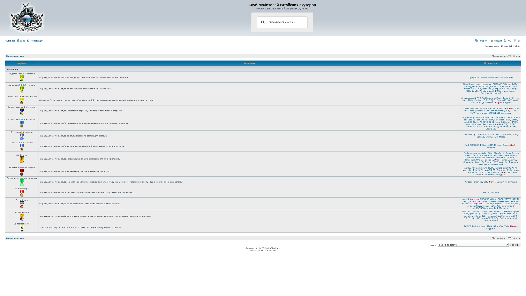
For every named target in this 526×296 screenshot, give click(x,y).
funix (502, 86)
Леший (512, 126)
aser (478, 84)
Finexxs (500, 201)
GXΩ (491, 122)
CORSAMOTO (504, 199)
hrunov (508, 86)
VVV (510, 100)
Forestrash (499, 120)
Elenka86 (480, 86)
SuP (506, 77)
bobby (516, 117)
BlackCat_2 (499, 153)
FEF (473, 155)
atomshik (480, 168)
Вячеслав (482, 164)
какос (501, 162)
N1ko (473, 89)
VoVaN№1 (496, 206)
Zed (496, 208)
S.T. (485, 100)
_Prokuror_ (468, 153)
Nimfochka (470, 160)
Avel (477, 108)
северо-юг (486, 84)
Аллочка (474, 199)
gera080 (468, 122)
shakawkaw (468, 162)
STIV (468, 91)
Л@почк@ (493, 164)
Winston (483, 91)
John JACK (468, 100)
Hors (517, 98)
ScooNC (476, 218)
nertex (511, 157)
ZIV (495, 162)
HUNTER (487, 214)
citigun (493, 199)
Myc (492, 203)
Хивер (490, 162)
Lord (515, 86)
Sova (478, 206)
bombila (498, 211)
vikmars (485, 206)
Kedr (507, 155)
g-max (514, 120)
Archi (463, 98)
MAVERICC (501, 157)
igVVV (502, 214)
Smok (478, 162)
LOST (488, 134)
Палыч (512, 91)
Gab (507, 201)
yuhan (504, 91)
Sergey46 (501, 100)
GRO (511, 98)
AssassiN (471, 98)
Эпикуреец (506, 113)
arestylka (482, 153)
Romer (504, 160)
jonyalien (468, 216)
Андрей (469, 182)
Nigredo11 (506, 134)
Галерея (482, 40)
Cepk (508, 153)
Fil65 (496, 86)
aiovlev (465, 108)
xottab (490, 208)
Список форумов (15, 56)
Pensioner (489, 111)
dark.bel (492, 108)
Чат (518, 40)
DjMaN (515, 84)
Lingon (468, 124)
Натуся (498, 102)
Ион (511, 77)
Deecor (476, 120)
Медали (497, 40)
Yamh (514, 218)
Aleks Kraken (469, 84)
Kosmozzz (480, 157)
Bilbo (510, 117)
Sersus (507, 89)
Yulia (515, 172)
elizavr (484, 77)
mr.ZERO (496, 134)
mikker (491, 77)
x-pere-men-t (508, 206)
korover (470, 157)
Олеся (479, 160)
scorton (468, 126)
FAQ (508, 40)
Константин (475, 102)
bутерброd (474, 77)
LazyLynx (477, 203)
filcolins (479, 155)
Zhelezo (487, 220)
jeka (496, 155)
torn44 (475, 91)
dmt (465, 86)
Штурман (507, 102)
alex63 (466, 199)
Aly (475, 153)
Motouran (476, 124)
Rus (507, 111)
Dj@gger (507, 84)
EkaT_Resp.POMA (472, 201)
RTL (517, 203)
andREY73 (488, 117)
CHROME (497, 84)
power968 (499, 111)
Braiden (489, 98)
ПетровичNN (487, 93)
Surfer (513, 145)
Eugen (489, 86)
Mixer (503, 216)
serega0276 (487, 218)
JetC (503, 122)
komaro (513, 155)
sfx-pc (514, 89)
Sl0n (496, 218)
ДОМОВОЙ (487, 102)
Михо (501, 164)
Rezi (484, 89)
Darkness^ (467, 134)
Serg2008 (498, 89)
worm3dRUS (494, 91)
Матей (498, 93)
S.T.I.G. (492, 100)
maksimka (490, 157)
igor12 (495, 214)
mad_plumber (476, 111)
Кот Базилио (511, 162)
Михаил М (501, 182)
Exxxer (492, 201)
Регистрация (36, 40)
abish (464, 211)
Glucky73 (477, 122)
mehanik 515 (494, 216)
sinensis (471, 206)
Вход (22, 40)
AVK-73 (480, 98)
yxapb (516, 100)
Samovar (512, 160)
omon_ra (478, 182)
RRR (490, 89)
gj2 (475, 134)
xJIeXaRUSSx (479, 208)
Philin (496, 160)
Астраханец (468, 117)
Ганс (479, 89)
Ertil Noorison (487, 120)
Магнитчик (504, 208)
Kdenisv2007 (480, 216)
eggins (471, 86)
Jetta (501, 155)
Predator (499, 77)
